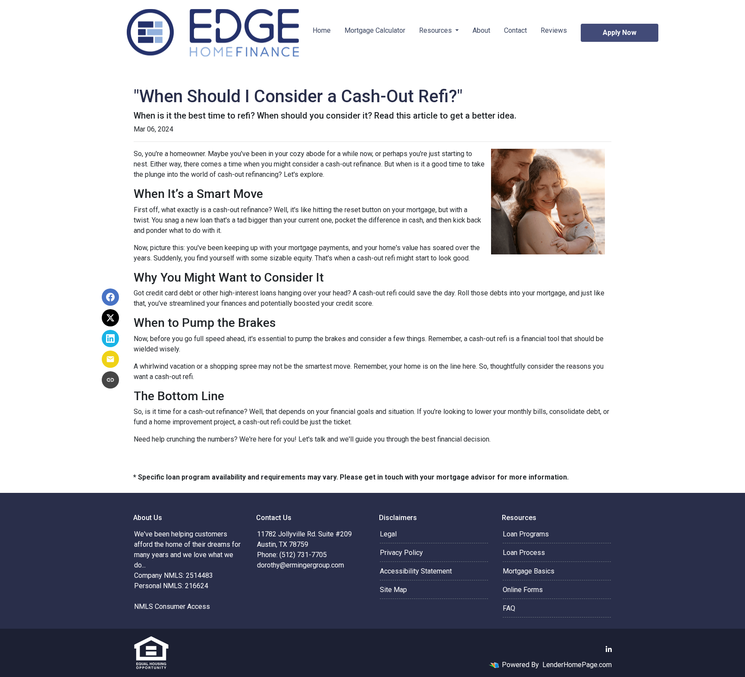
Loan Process (524, 552)
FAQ (509, 608)
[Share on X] (110, 317)
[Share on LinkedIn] (110, 338)
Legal (388, 534)
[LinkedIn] (609, 649)
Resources (436, 30)
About (481, 30)
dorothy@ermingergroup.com (300, 565)
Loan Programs (526, 534)
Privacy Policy (401, 552)
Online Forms (523, 590)
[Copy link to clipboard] (110, 380)
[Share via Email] (110, 359)
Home (322, 30)
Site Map (393, 590)
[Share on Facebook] (110, 297)
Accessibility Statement (416, 571)
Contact (515, 30)
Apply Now (619, 32)
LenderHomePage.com (577, 665)
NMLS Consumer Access (172, 606)
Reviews (554, 30)
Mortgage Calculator (374, 30)
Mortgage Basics (528, 571)
